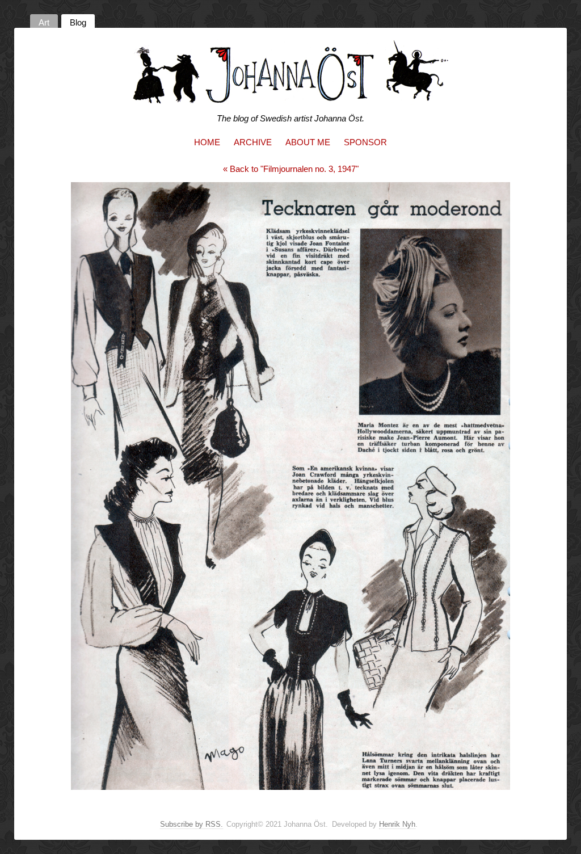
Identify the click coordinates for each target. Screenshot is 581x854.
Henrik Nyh (397, 824)
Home (207, 142)
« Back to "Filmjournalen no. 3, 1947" (291, 169)
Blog (78, 22)
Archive (253, 142)
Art (44, 22)
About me (307, 142)
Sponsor (365, 142)
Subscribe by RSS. (191, 824)
